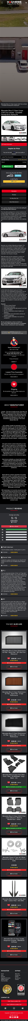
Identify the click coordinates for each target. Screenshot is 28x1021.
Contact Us (17, 975)
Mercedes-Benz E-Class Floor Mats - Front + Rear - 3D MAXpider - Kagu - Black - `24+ (14, 776)
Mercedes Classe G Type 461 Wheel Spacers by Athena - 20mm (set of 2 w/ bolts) (14, 859)
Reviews (14, 194)
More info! (24, 157)
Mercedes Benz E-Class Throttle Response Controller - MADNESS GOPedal (14, 940)
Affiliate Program (5, 979)
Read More (13, 376)
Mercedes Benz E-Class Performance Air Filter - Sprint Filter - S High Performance (14, 693)
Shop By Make (4, 980)
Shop (2, 975)
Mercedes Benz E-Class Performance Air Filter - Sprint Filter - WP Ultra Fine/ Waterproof (14, 652)
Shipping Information (5, 978)
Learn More (18, 175)
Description (14, 191)
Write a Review (14, 526)
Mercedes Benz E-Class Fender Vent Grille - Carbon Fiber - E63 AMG (14, 899)
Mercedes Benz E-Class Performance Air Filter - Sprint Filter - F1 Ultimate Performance (14, 735)
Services (3, 976)
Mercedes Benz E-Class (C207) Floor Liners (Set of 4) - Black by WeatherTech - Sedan (14, 817)
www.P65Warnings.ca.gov (17, 333)
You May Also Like (14, 198)
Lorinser (24, 162)
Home (2, 973)
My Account (17, 978)
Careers (17, 979)
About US (17, 973)
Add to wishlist (20, 166)
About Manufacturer (14, 202)
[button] (25, 125)
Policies (17, 976)
